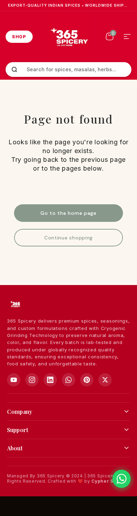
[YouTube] (13, 379)
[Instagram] (32, 379)
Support (17, 430)
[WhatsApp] (68, 379)
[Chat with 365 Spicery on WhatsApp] (121, 479)
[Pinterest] (86, 379)
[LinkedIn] (50, 379)
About (14, 448)
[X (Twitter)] (105, 379)
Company (19, 411)
